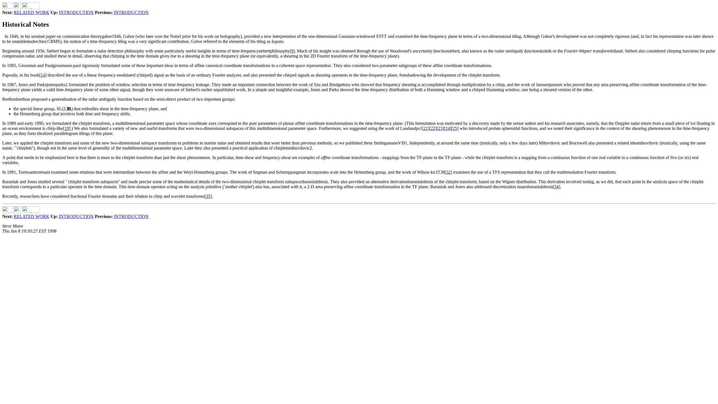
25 (455, 128)
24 (447, 128)
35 (208, 196)
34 (556, 186)
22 (433, 128)
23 (440, 128)
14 (43, 75)
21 (426, 128)
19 (67, 128)
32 (448, 172)
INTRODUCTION (76, 12)
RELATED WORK (31, 12)
